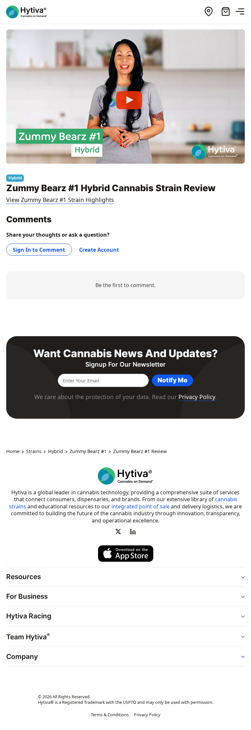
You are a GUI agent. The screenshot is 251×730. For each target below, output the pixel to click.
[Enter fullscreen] (235, 156)
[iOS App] (125, 553)
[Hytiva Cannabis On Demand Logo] (30, 12)
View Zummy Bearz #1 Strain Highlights (60, 200)
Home (13, 451)
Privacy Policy (196, 397)
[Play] (125, 96)
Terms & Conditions (110, 715)
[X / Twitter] (118, 531)
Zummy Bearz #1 (88, 451)
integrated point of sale (140, 506)
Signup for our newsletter (125, 364)
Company (22, 656)
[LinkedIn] (132, 531)
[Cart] (225, 12)
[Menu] (242, 12)
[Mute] (221, 156)
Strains (34, 451)
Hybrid (55, 451)
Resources (23, 577)
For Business (27, 597)
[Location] (208, 12)
